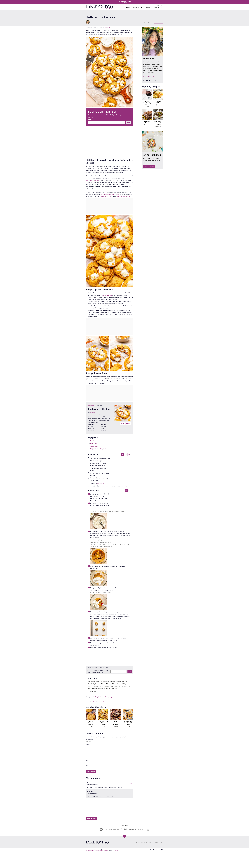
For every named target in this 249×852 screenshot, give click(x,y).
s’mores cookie (107, 295)
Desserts (96, 12)
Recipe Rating (89, 739)
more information (149, 166)
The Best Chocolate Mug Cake (147, 102)
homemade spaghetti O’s (93, 180)
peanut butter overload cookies (110, 194)
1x (123, 454)
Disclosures (94, 850)
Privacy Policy (100, 850)
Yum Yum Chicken (158, 102)
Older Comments (91, 818)
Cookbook (149, 7)
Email (90, 119)
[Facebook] (149, 80)
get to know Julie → (148, 76)
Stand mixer (93, 441)
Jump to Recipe (158, 22)
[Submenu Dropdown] (131, 7)
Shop (155, 7)
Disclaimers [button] (93, 691)
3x (129, 454)
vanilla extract (101, 483)
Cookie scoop (94, 446)
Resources (136, 7)
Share (151, 22)
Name (87, 760)
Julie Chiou (94, 22)
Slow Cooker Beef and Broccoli (158, 122)
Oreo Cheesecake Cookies (115, 722)
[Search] (162, 7)
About (142, 7)
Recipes (128, 7)
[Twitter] (152, 80)
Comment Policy (89, 850)
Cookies (102, 12)
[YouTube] (147, 80)
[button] (115, 22)
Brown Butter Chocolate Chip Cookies (128, 722)
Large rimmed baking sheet (98, 449)
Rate (122, 423)
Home (87, 12)
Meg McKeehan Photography (103, 697)
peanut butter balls (105, 196)
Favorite (140, 22)
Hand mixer (93, 443)
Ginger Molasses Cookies (90, 722)
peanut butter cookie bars (123, 196)
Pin (146, 22)
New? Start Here (158, 5)
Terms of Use (106, 850)
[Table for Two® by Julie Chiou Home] (99, 7)
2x (126, 454)
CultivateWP (116, 850)
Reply (130, 783)
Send (128, 122)
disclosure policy (108, 27)
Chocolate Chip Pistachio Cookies (103, 722)
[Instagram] (144, 80)
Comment (88, 744)
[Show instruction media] (126, 490)
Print (128, 423)
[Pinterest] (155, 80)
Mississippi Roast (147, 122)
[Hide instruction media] (129, 490)
